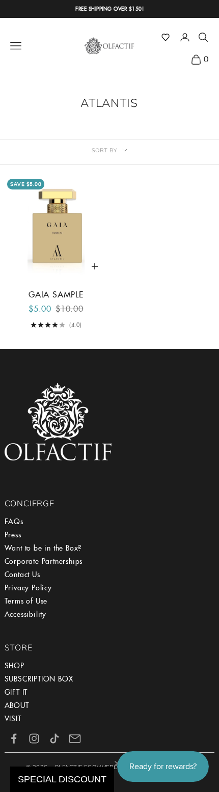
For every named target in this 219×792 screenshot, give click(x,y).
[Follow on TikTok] (54, 738)
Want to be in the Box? (43, 548)
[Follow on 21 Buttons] (75, 738)
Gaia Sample (56, 294)
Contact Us (22, 574)
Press (13, 534)
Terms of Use (26, 601)
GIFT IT (16, 692)
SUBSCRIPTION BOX (39, 679)
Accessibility (25, 614)
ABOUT (17, 705)
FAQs (14, 521)
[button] (165, 37)
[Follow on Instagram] (34, 738)
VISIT (13, 718)
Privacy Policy (28, 587)
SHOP (14, 665)
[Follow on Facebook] (14, 738)
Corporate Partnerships (44, 561)
